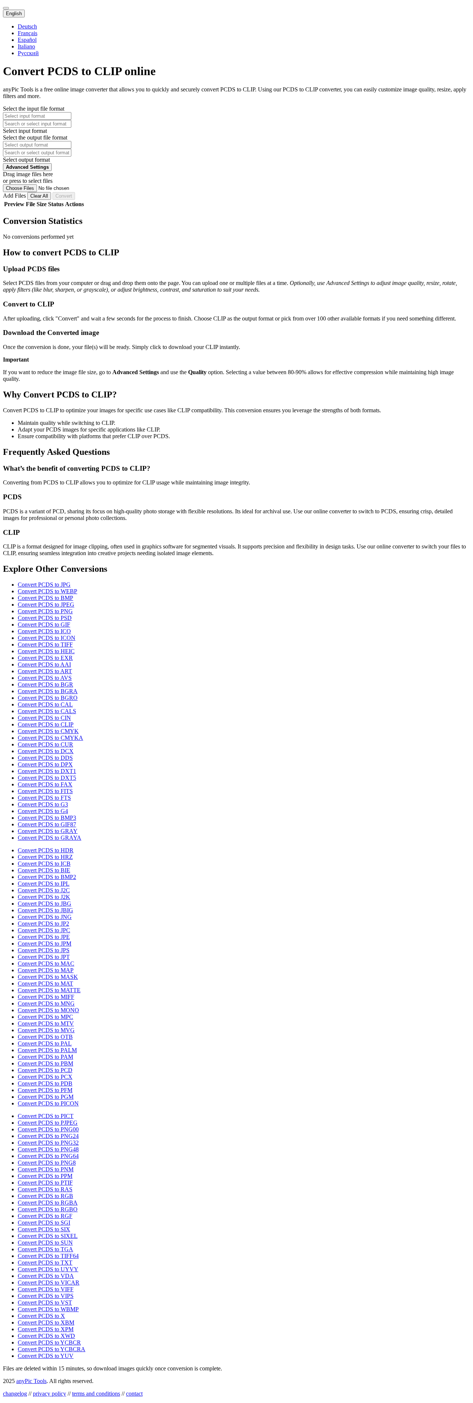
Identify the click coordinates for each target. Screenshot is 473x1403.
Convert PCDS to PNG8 (47, 1162)
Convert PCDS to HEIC (46, 651)
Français (27, 33)
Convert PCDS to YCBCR (49, 1342)
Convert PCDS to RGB (45, 1196)
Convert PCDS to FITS (45, 791)
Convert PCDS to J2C (44, 890)
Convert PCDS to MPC (45, 1017)
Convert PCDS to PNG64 (48, 1156)
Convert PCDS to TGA (45, 1249)
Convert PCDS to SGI (44, 1222)
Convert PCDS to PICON (48, 1103)
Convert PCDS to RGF (45, 1216)
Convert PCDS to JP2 (43, 923)
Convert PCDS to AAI (44, 664)
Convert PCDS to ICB (44, 863)
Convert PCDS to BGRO (48, 698)
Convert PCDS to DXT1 (47, 771)
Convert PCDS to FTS (44, 798)
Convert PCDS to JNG (45, 917)
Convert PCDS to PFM (45, 1090)
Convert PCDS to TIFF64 (48, 1256)
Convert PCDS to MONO (48, 1010)
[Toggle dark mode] (6, 8)
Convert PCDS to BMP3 (47, 818)
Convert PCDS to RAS (45, 1189)
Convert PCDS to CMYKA (50, 738)
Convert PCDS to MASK (48, 977)
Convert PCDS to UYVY (48, 1269)
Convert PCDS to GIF (44, 624)
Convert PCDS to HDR (46, 850)
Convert (63, 196)
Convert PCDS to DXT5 (47, 778)
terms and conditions (96, 1393)
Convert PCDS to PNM (46, 1169)
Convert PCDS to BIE (44, 870)
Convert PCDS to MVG (46, 1030)
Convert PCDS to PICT (46, 1116)
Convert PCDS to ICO (44, 631)
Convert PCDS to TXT (45, 1262)
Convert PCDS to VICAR (48, 1282)
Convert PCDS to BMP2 (47, 877)
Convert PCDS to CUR (45, 744)
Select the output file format (35, 137)
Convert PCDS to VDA (46, 1276)
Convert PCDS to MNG (46, 1003)
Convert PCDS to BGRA (48, 691)
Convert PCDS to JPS (43, 950)
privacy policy (49, 1393)
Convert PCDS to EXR (45, 658)
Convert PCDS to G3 (43, 804)
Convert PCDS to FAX (45, 784)
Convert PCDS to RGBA (48, 1202)
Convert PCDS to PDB (45, 1083)
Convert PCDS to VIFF (46, 1289)
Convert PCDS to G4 (43, 811)
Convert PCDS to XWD (46, 1336)
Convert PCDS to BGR (45, 684)
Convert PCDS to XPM (46, 1329)
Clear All (39, 196)
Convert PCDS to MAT (45, 983)
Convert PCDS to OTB (45, 1037)
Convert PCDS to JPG (44, 584)
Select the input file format (33, 108)
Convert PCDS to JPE (44, 937)
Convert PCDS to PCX (45, 1077)
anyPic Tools (31, 1381)
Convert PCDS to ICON (46, 638)
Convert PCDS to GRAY (48, 831)
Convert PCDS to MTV (46, 1023)
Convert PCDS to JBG (44, 903)
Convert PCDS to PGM (46, 1097)
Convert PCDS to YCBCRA (51, 1349)
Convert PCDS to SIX (44, 1229)
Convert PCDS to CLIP (46, 724)
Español (27, 40)
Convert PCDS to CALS (47, 711)
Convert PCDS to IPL (43, 883)
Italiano (26, 46)
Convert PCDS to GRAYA (49, 838)
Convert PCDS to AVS (45, 678)
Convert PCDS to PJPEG (48, 1123)
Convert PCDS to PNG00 (48, 1129)
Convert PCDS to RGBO (48, 1209)
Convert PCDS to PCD (45, 1070)
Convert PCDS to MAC (46, 963)
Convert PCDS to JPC (44, 930)
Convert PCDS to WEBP (47, 591)
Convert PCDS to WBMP (48, 1309)
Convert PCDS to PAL (45, 1043)
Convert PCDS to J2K (44, 897)
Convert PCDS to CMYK (48, 731)
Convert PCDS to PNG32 (48, 1142)
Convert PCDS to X (41, 1316)
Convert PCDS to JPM (44, 943)
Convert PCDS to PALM (47, 1050)
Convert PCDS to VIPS (46, 1296)
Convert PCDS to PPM (45, 1176)
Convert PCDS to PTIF (45, 1182)
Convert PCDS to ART (45, 671)
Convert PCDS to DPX (45, 764)
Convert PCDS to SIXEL (48, 1236)
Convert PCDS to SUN (45, 1242)
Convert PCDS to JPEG (46, 604)
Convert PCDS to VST (45, 1302)
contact (134, 1393)
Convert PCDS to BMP (45, 598)
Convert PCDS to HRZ (45, 857)
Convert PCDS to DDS (45, 758)
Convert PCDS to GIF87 (47, 824)
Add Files (15, 195)
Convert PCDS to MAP (46, 970)
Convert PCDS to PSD (45, 618)
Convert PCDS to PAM (45, 1057)
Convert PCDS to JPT (44, 957)
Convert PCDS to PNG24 (48, 1136)
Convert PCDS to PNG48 (48, 1149)
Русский (28, 53)
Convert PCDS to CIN (44, 718)
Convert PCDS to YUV (46, 1356)
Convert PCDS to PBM (45, 1063)
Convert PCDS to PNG (45, 611)
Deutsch (27, 26)
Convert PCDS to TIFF (45, 644)
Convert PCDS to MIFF (46, 997)
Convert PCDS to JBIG (45, 910)
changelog (15, 1393)
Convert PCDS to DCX (46, 751)
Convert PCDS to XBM (46, 1322)
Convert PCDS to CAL (45, 704)
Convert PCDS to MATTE (49, 990)
